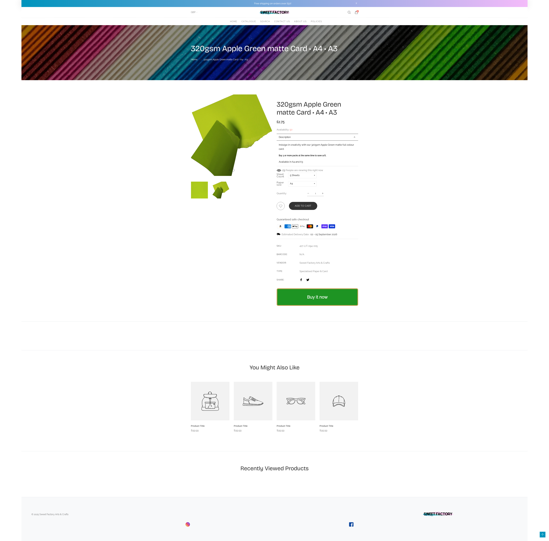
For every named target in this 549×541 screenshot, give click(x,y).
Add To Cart (303, 205)
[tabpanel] (317, 153)
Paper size (280, 183)
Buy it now (317, 297)
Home (194, 59)
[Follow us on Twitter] (307, 279)
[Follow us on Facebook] (301, 279)
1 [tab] (229, 170)
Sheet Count (280, 175)
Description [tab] (285, 137)
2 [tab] (233, 170)
